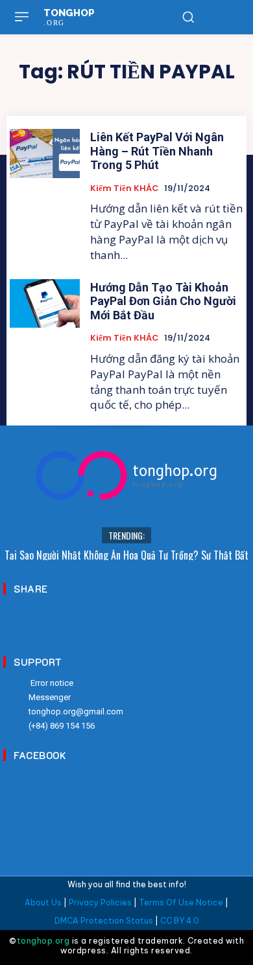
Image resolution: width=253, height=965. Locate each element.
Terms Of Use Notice (181, 902)
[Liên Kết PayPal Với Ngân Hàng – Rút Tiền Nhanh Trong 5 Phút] (45, 153)
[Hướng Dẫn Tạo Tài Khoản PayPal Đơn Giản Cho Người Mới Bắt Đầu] (45, 303)
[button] (188, 16)
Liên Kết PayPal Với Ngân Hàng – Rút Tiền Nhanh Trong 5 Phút (157, 151)
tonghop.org (43, 941)
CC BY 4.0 (179, 920)
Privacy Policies (100, 902)
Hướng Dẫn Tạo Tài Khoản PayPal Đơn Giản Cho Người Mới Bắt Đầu (163, 301)
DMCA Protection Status (103, 920)
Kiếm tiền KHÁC (124, 188)
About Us (43, 902)
